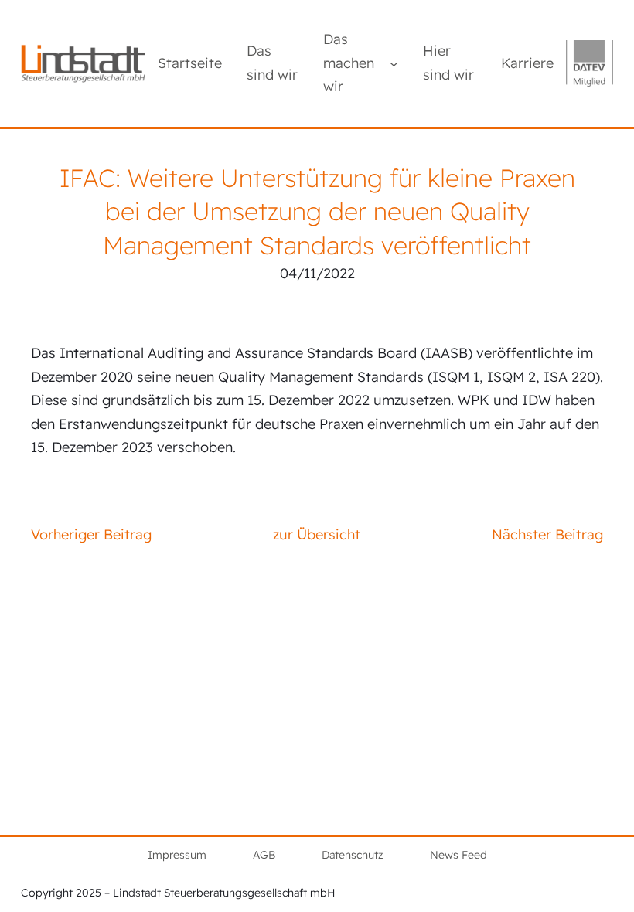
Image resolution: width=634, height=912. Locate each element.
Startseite (190, 63)
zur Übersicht (316, 534)
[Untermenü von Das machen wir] (394, 63)
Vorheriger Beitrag (91, 534)
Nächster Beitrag (547, 534)
